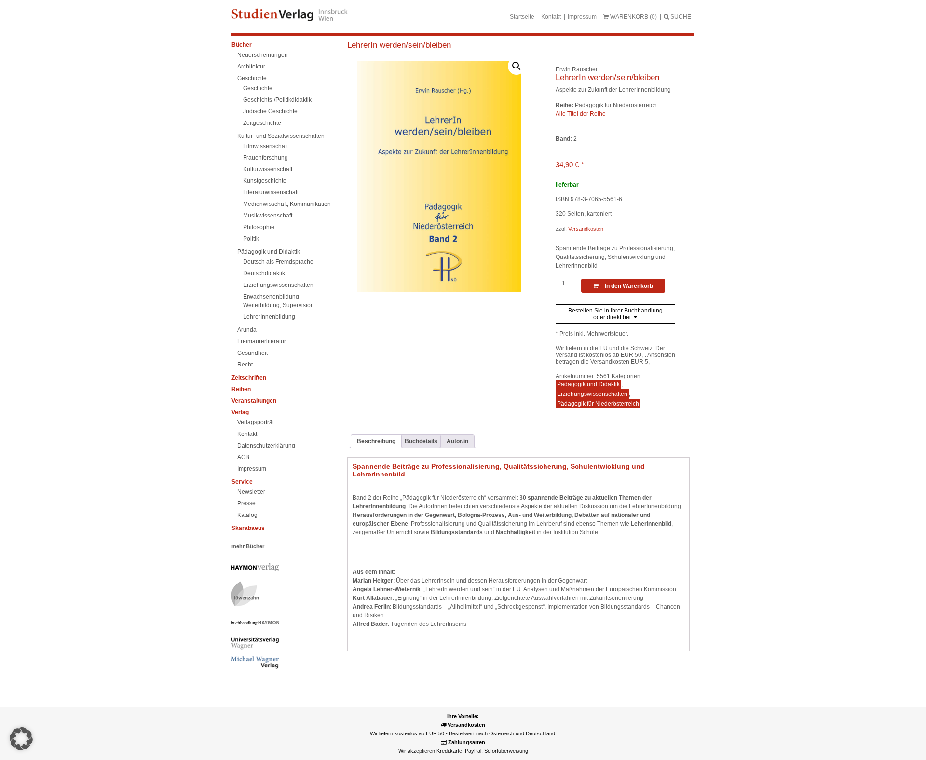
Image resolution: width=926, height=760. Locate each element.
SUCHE (680, 17)
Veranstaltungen (254, 400)
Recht (245, 364)
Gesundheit (252, 353)
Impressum (582, 17)
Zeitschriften (249, 377)
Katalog (247, 515)
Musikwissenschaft (267, 215)
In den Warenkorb (628, 286)
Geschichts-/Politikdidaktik (277, 99)
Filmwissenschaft (265, 146)
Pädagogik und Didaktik (268, 251)
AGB (243, 457)
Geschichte (252, 78)
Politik (251, 238)
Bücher (242, 44)
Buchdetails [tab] (421, 441)
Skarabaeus (248, 528)
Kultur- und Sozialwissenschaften (281, 136)
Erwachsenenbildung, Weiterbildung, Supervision (278, 301)
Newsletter (251, 492)
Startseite (522, 17)
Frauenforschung (265, 157)
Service (242, 481)
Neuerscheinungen (262, 55)
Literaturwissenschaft (271, 192)
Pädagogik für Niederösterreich (598, 403)
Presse (246, 503)
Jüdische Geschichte (270, 111)
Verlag (240, 412)
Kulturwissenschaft (267, 169)
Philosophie (258, 227)
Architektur (251, 66)
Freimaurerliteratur (261, 341)
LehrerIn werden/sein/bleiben (399, 45)
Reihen (241, 389)
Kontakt (551, 17)
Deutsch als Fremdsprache (278, 261)
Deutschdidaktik (264, 273)
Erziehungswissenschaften (278, 285)
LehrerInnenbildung (269, 316)
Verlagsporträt (255, 422)
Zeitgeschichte (262, 123)
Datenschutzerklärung (266, 445)
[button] (516, 66)
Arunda (247, 329)
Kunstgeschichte (264, 180)
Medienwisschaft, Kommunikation (287, 204)
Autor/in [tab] (457, 441)
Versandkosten (585, 228)
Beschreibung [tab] (376, 441)
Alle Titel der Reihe (581, 113)
